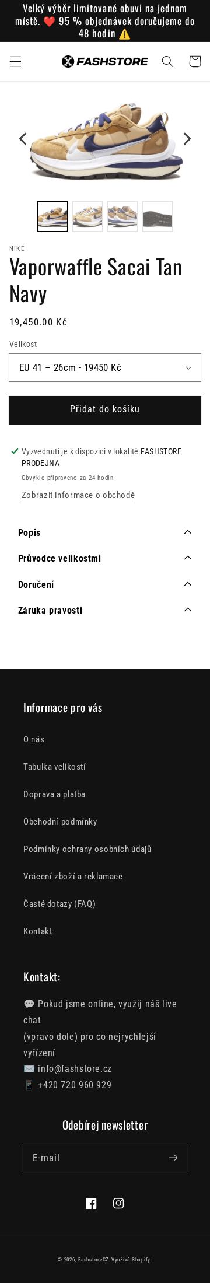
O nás (33, 739)
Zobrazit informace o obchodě (78, 495)
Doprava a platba (54, 794)
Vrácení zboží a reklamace (73, 876)
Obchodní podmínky (60, 821)
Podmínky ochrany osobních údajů (87, 849)
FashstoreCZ (93, 1260)
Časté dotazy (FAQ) (59, 904)
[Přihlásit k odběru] (173, 1157)
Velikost (23, 344)
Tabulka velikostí (54, 767)
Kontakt (37, 931)
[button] (15, 61)
